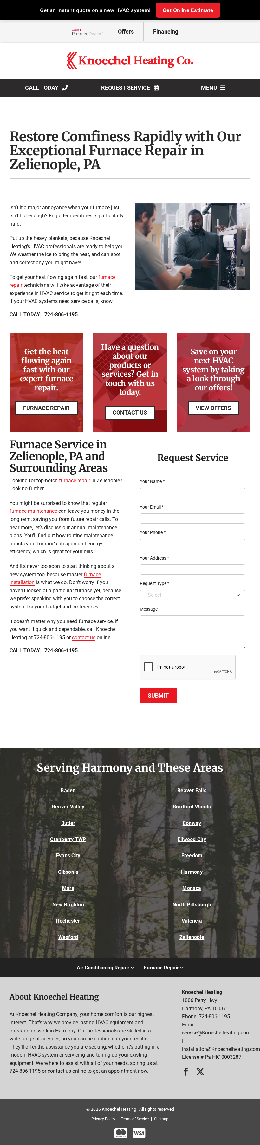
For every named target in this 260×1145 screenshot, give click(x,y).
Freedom (192, 855)
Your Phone (153, 532)
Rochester (68, 921)
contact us (83, 637)
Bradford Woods (192, 807)
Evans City (68, 855)
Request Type (154, 583)
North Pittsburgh (191, 905)
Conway (192, 823)
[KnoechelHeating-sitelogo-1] (130, 55)
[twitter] (200, 1072)
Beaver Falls (191, 791)
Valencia (192, 921)
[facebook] (186, 1072)
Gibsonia (68, 872)
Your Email (152, 507)
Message (149, 609)
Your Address (154, 558)
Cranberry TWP (68, 839)
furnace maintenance (33, 511)
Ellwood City (192, 839)
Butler (68, 823)
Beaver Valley (68, 807)
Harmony (192, 872)
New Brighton (68, 905)
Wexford (68, 937)
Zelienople (191, 937)
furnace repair (74, 481)
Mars (68, 888)
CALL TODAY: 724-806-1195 (44, 315)
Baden (68, 791)
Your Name (152, 481)
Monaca (191, 888)
